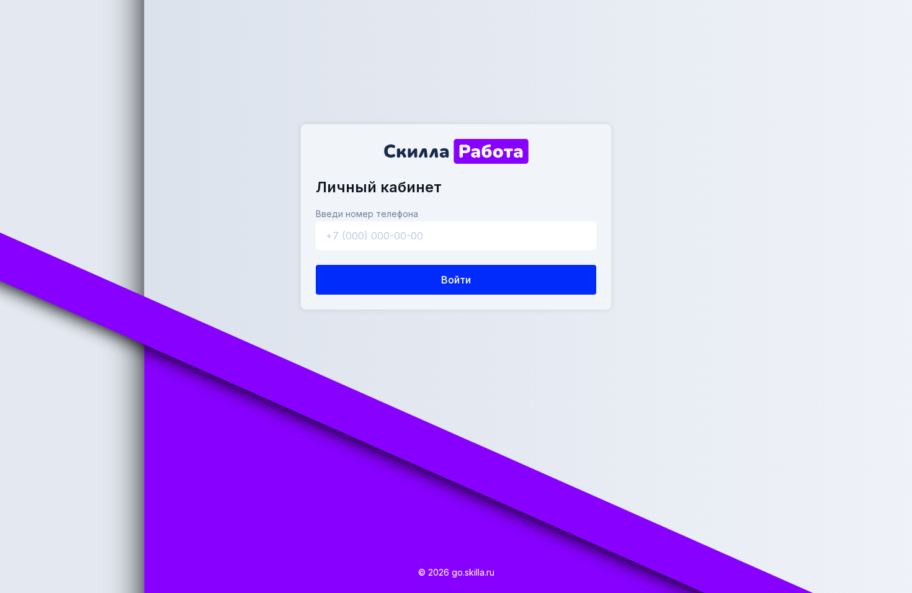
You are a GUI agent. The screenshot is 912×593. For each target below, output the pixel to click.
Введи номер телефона (367, 213)
